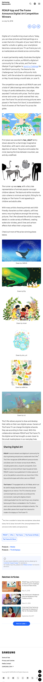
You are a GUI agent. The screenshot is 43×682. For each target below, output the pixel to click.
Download (34, 26)
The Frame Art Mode (32, 535)
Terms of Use (6, 657)
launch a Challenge (31, 66)
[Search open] (30, 4)
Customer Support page (11, 563)
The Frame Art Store (9, 539)
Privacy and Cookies (8, 660)
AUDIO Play (29, 26)
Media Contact (27, 565)
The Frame (19, 535)
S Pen (12, 535)
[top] (39, 679)
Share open (38, 26)
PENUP (5, 535)
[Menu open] (39, 4)
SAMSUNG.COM (7, 666)
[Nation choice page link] (35, 4)
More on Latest (20, 624)
